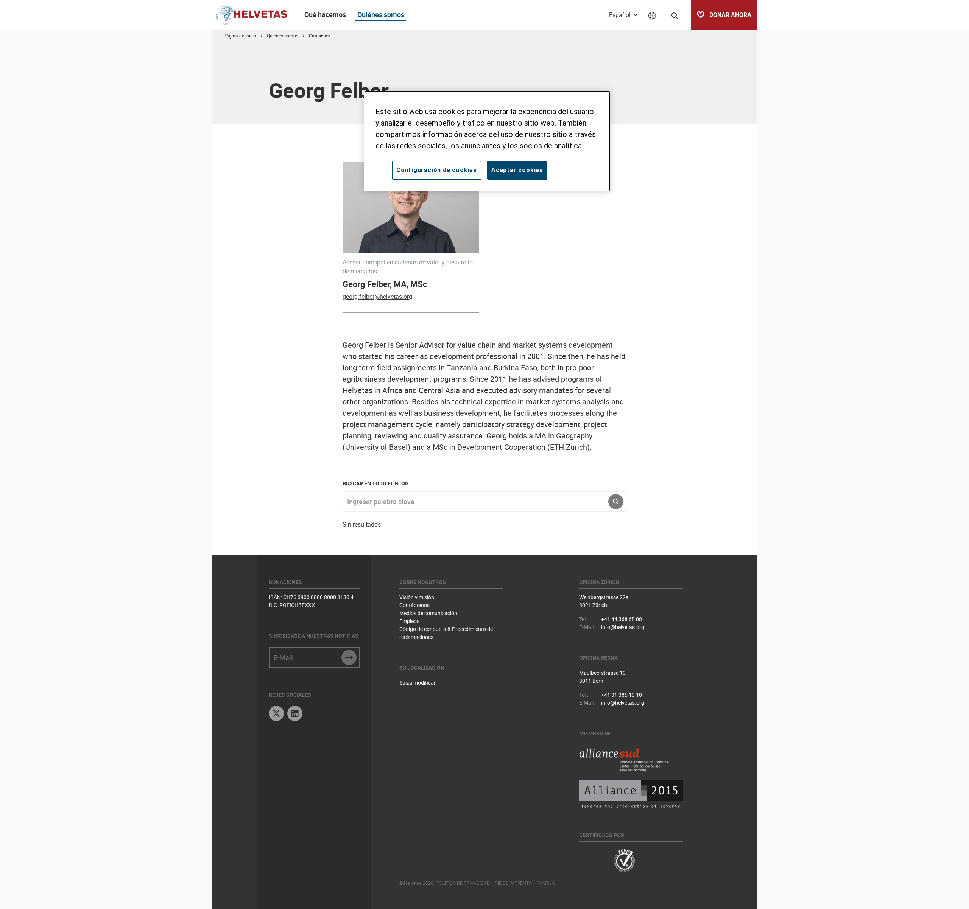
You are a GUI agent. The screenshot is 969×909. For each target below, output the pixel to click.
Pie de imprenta (513, 883)
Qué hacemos (325, 14)
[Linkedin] (294, 714)
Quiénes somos (380, 14)
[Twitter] (276, 714)
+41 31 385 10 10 (621, 694)
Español (620, 15)
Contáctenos (414, 605)
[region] (487, 141)
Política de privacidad (463, 883)
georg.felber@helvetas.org (377, 296)
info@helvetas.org (622, 627)
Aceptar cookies (517, 170)
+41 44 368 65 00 (621, 619)
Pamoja (546, 883)
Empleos (409, 621)
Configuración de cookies (436, 170)
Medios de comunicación (428, 613)
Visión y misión (416, 597)
